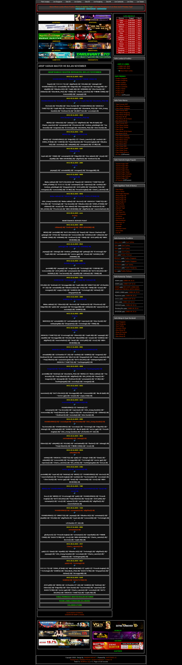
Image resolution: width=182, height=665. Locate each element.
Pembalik (118, 226)
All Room (118, 95)
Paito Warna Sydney (122, 125)
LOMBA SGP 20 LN (129, 284)
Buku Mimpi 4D (120, 336)
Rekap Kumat (120, 204)
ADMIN (117, 287)
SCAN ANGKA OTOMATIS (74, 613)
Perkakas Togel (127, 7)
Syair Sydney (130, 242)
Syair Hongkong (120, 324)
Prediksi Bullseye (126, 255)
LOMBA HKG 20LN (124, 68)
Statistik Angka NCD (122, 178)
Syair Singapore (120, 322)
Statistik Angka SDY (122, 168)
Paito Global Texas (121, 150)
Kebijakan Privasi (85, 659)
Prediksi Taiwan (120, 88)
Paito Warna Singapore (123, 106)
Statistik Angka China (122, 170)
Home (51, 7)
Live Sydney (77, 2)
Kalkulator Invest (121, 228)
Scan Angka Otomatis (122, 193)
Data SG (68, 2)
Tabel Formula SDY (122, 123)
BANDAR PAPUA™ (90, 657)
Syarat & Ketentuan (98, 659)
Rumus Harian (120, 191)
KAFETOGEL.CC (111, 657)
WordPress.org (85, 661)
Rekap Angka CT (121, 202)
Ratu (115, 255)
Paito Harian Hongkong (123, 115)
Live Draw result (116, 7)
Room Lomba (59, 7)
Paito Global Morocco (122, 152)
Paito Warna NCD (121, 144)
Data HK (108, 2)
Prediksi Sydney (121, 82)
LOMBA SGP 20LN (124, 66)
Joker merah (118, 242)
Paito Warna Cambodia (123, 138)
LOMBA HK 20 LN (128, 280)
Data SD (87, 2)
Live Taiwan (140, 2)
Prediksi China (120, 91)
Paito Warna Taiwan (122, 140)
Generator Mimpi (121, 328)
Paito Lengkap (45, 2)
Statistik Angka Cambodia (124, 174)
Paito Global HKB (121, 146)
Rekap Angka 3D (121, 198)
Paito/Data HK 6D (121, 117)
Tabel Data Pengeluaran (101, 7)
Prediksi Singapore (121, 78)
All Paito (118, 154)
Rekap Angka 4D (121, 200)
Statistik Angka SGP (122, 164)
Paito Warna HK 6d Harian (124, 119)
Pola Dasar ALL (120, 212)
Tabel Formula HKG (122, 110)
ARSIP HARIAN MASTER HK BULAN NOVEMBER (62, 66)
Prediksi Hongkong (121, 80)
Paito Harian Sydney (122, 127)
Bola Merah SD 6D (121, 133)
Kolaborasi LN (120, 222)
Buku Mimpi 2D (120, 330)
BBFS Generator (121, 214)
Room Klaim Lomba (126, 71)
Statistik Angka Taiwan (123, 172)
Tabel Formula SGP (122, 104)
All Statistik (119, 180)
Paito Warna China (121, 142)
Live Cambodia (119, 2)
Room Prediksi (70, 7)
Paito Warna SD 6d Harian (124, 131)
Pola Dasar (119, 210)
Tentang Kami (74, 659)
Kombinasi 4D (120, 218)
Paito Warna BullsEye (122, 135)
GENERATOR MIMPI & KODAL (74, 615)
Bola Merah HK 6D (121, 121)
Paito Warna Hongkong (123, 113)
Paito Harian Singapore (123, 108)
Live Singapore (57, 2)
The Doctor (117, 261)
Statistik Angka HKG (122, 166)
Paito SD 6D (119, 129)
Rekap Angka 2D (121, 195)
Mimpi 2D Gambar (121, 332)
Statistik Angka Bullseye (123, 176)
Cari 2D (118, 232)
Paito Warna (119, 189)
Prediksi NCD (120, 93)
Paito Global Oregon (122, 148)
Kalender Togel (120, 208)
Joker (116, 245)
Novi (115, 271)
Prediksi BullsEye (121, 84)
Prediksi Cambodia (121, 86)
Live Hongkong (98, 2)
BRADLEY (117, 258)
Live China (130, 2)
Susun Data (119, 230)
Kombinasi (119, 216)
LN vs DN (119, 224)
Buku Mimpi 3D (120, 334)
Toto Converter (120, 206)
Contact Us (108, 659)
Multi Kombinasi (121, 220)
